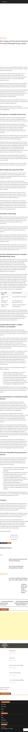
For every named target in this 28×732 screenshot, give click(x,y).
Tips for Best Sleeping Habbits (17, 680)
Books (2, 708)
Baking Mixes (13, 650)
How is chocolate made (15, 672)
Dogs (2, 717)
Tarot (2, 711)
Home (1, 38)
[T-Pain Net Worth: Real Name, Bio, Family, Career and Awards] (10, 588)
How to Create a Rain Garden (16, 665)
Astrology (3, 704)
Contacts (3, 727)
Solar (5, 38)
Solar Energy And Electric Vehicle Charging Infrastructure (6, 603)
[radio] (10, 537)
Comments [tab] (5, 645)
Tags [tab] (4, 647)
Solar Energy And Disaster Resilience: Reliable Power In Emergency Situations (21, 603)
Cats (2, 715)
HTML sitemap (4, 722)
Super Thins (12, 658)
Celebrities (3, 706)
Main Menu (4, 1)
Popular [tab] (4, 644)
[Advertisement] (14, 22)
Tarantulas (3, 720)
